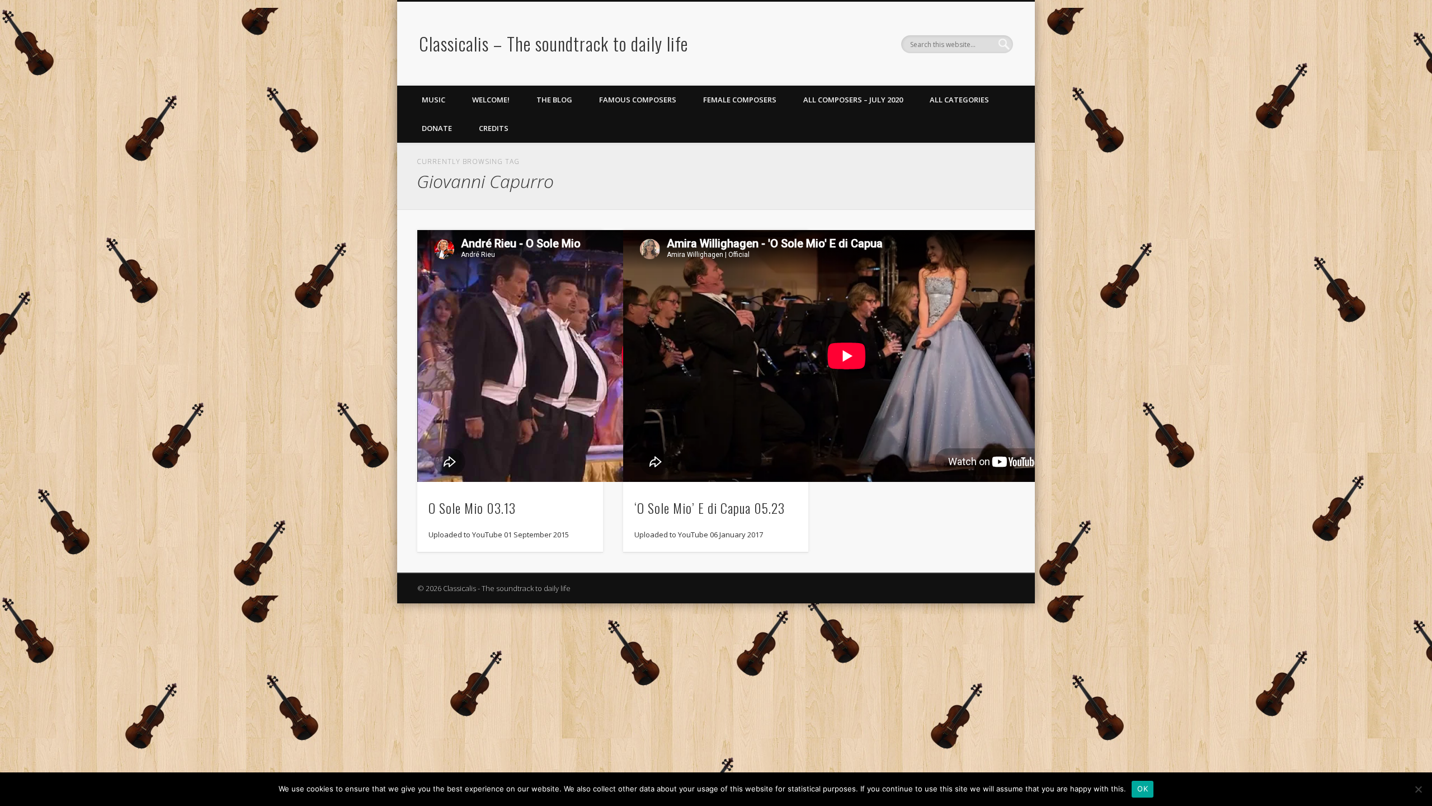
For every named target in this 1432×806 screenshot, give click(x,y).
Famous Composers (637, 100)
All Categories (959, 100)
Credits (493, 128)
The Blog (554, 100)
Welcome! (491, 100)
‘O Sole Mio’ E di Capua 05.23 (709, 508)
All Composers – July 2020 (853, 100)
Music (433, 100)
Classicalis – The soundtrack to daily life (553, 43)
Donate (437, 128)
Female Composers (739, 100)
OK (1142, 788)
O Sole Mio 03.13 (472, 508)
